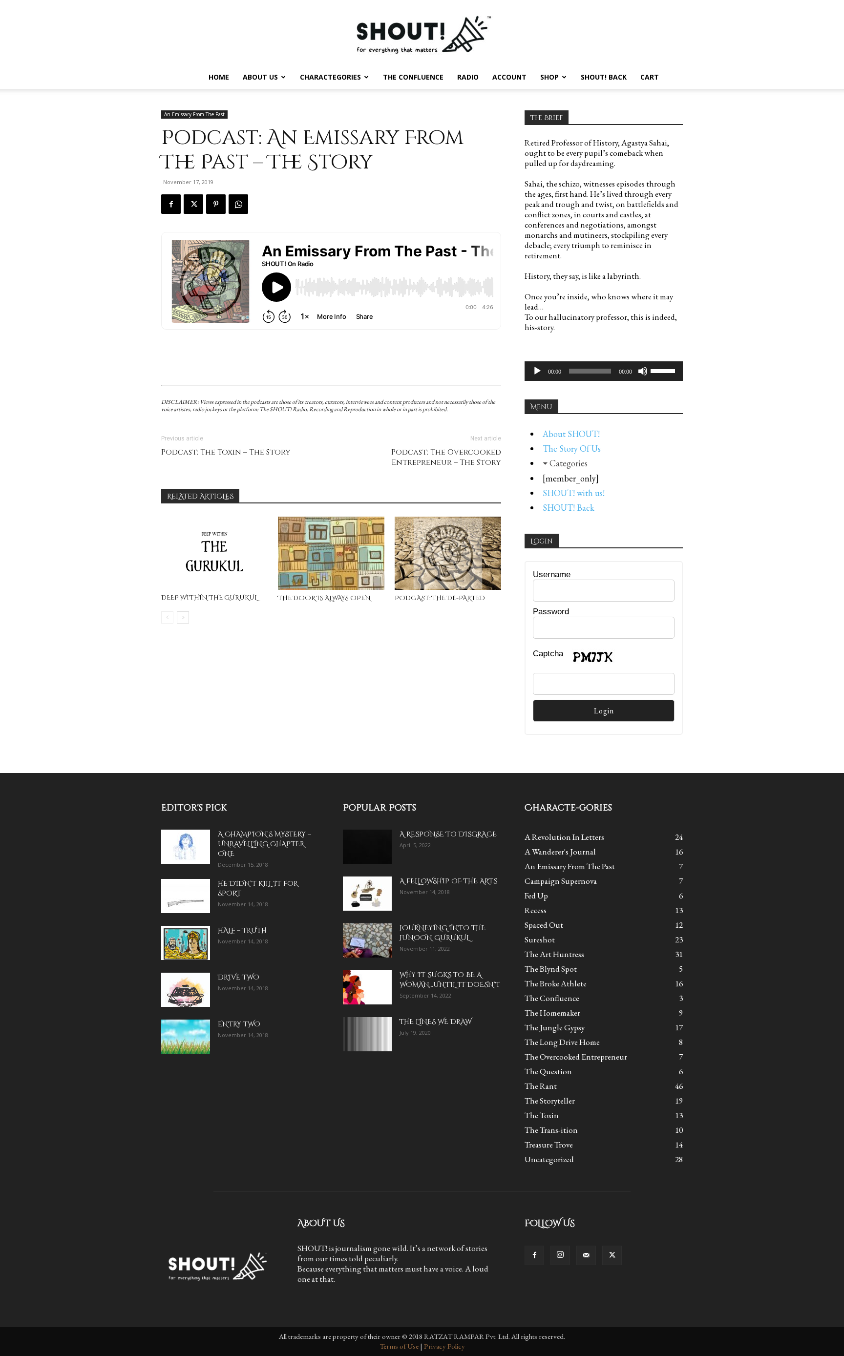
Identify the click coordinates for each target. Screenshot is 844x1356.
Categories (568, 463)
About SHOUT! (571, 433)
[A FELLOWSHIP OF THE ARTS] (367, 893)
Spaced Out (544, 924)
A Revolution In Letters (564, 837)
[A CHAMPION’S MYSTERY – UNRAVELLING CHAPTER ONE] (185, 847)
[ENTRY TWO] (185, 1037)
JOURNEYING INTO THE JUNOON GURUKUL (442, 932)
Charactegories (330, 77)
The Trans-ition (551, 1130)
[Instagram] (560, 1255)
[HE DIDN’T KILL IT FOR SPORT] (185, 896)
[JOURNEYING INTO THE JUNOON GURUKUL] (367, 940)
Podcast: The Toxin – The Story (226, 452)
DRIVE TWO (238, 977)
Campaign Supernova (561, 881)
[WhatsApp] (238, 204)
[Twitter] (193, 204)
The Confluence (413, 77)
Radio (468, 77)
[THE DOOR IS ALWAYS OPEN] (331, 553)
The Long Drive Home (562, 1042)
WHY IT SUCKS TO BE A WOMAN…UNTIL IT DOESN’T (450, 979)
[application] (604, 371)
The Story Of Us (572, 448)
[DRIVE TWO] (185, 990)
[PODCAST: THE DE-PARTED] (448, 553)
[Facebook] (171, 204)
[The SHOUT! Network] (422, 32)
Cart (649, 77)
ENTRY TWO (239, 1024)
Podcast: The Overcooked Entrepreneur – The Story (446, 457)
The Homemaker (552, 1012)
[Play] (537, 371)
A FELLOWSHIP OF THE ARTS (448, 881)
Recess (536, 910)
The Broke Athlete (556, 983)
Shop (549, 77)
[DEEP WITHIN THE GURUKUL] (214, 553)
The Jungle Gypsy (555, 1027)
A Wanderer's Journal (560, 851)
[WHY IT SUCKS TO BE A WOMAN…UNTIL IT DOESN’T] (367, 987)
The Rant (541, 1086)
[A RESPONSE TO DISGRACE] (367, 847)
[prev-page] (167, 617)
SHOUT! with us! (574, 493)
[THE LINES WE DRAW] (367, 1034)
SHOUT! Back (604, 77)
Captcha (548, 653)
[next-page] (183, 617)
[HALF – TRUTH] (185, 943)
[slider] (664, 370)
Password (551, 611)
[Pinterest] (216, 204)
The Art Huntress (554, 954)
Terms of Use (399, 1346)
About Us (260, 77)
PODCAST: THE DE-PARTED (440, 598)
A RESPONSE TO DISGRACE (448, 834)
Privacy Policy (444, 1346)
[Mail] (586, 1255)
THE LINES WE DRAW (435, 1021)
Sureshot (540, 939)
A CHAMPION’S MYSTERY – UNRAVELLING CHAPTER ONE (264, 844)
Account (509, 77)
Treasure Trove (549, 1144)
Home (219, 77)
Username (551, 574)
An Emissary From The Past (194, 114)
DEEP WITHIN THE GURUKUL (209, 597)
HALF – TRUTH (242, 930)
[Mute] (643, 371)
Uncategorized (549, 1159)
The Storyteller (550, 1100)
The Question (548, 1071)
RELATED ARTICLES (200, 496)
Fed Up (536, 895)
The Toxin (542, 1115)
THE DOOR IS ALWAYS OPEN (324, 598)
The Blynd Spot (551, 968)
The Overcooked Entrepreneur (576, 1056)
